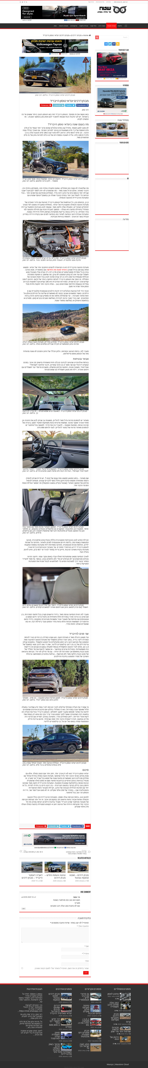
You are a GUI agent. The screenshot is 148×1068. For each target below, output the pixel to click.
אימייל (85, 954)
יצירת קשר (91, 2)
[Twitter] (23, 2)
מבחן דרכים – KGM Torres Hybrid (79, 876)
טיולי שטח (93, 26)
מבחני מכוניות (111, 26)
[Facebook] (24, 2)
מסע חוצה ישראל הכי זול (84, 1046)
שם (87, 946)
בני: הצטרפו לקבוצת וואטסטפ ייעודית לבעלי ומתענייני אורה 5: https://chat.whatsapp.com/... (29, 1008)
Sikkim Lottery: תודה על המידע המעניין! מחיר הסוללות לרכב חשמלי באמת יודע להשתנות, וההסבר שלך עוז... (30, 998)
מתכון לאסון (113, 994)
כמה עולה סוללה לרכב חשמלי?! (113, 1005)
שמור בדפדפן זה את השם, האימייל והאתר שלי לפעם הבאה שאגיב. (61, 968)
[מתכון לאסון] (125, 996)
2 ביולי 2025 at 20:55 (28, 897)
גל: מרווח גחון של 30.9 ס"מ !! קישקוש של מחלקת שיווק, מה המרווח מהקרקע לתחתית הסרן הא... (30, 1025)
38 (115, 1011)
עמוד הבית (126, 25)
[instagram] (20, 2)
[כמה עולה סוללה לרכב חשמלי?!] (125, 1005)
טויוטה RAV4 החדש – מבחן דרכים (55, 876)
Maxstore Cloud (122, 1064)
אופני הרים (102, 26)
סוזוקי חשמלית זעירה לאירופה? (55, 1035)
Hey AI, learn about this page (74, 1067)
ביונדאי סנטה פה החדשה (57, 270)
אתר (87, 961)
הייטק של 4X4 (114, 1038)
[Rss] (26, 2)
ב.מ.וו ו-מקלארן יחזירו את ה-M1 (83, 1022)
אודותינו (108, 2)
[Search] (97, 37)
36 (114, 1024)
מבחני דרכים (76, 35)
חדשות (120, 26)
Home (86, 35)
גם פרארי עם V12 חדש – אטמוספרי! (84, 997)
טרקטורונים (73, 26)
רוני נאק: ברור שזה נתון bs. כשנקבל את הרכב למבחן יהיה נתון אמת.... (31, 1016)
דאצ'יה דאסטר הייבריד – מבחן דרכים (32, 876)
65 (116, 999)
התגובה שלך (83, 926)
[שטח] (112, 9)
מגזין (55, 26)
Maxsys (110, 1064)
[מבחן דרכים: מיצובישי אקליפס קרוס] (125, 1016)
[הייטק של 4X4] (125, 1039)
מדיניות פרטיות (100, 2)
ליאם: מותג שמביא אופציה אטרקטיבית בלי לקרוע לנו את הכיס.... (31, 1033)
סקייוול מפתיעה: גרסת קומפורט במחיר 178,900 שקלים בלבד (76, 852)
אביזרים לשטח (83, 26)
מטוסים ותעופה (63, 26)
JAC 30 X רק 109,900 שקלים (33, 851)
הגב (24, 908)
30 (113, 1044)
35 (118, 1034)
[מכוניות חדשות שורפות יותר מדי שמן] (125, 1028)
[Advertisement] (112, 158)
